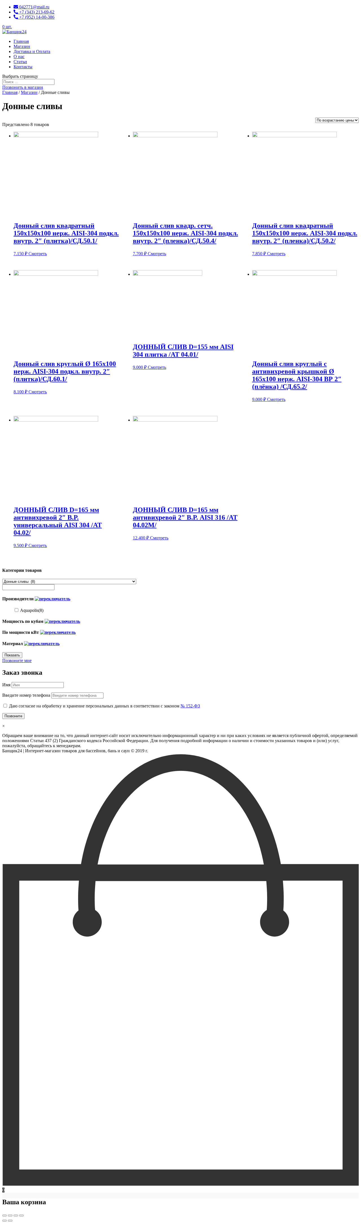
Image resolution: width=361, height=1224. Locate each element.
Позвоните (13, 716)
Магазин (22, 46)
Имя (6, 684)
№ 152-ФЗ (190, 705)
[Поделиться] (10, 1215)
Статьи (20, 61)
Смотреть (37, 253)
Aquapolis (31, 610)
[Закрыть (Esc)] (4, 1215)
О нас (19, 56)
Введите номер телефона (26, 695)
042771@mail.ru (33, 7)
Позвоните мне (17, 660)
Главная (21, 41)
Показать (12, 655)
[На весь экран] (16, 1215)
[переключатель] (52, 598)
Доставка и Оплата (32, 51)
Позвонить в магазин (22, 87)
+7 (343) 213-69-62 (36, 12)
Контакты (23, 66)
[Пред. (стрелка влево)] (4, 1220)
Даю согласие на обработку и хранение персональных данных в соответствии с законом (104, 705)
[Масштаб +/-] (21, 1215)
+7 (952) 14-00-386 (36, 17)
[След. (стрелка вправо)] (10, 1220)
